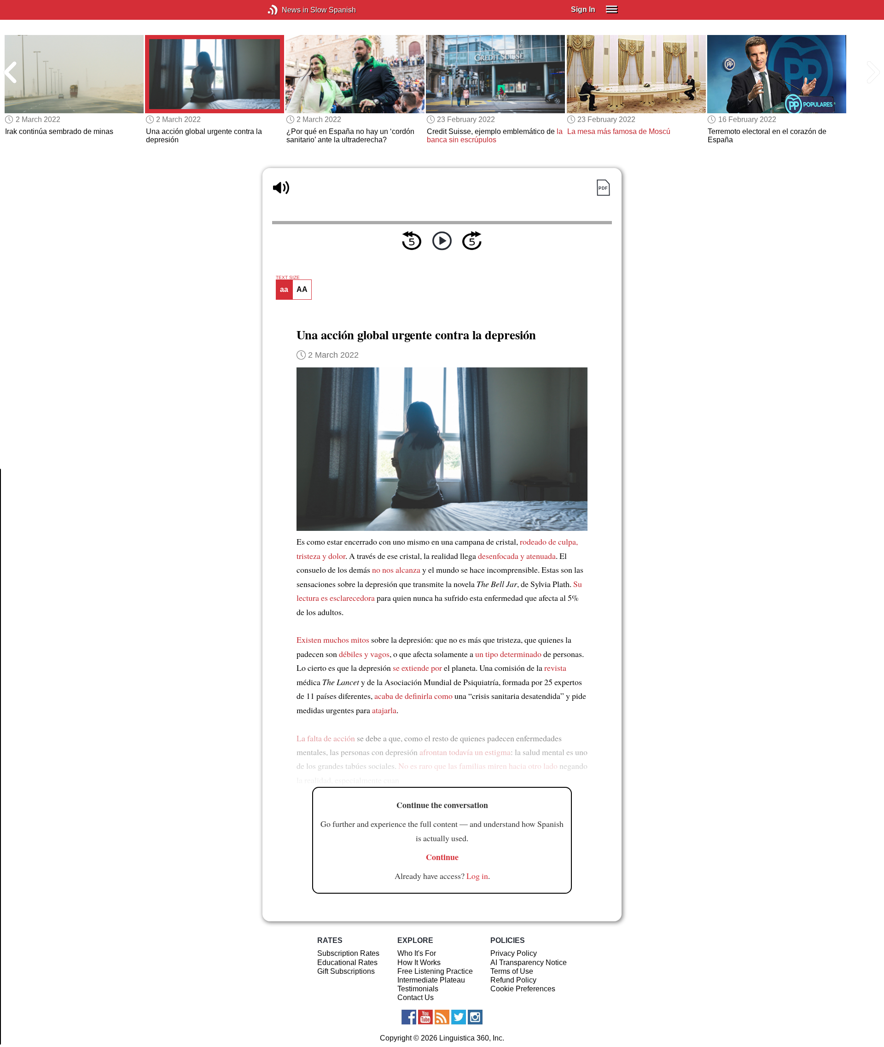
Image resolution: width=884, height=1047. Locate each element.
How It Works (419, 962)
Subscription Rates (348, 953)
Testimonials (417, 989)
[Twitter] (458, 1017)
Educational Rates (347, 962)
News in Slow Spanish (286, 10)
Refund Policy (513, 980)
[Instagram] (475, 1017)
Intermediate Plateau (431, 980)
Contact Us (415, 997)
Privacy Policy (513, 953)
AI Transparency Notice (528, 962)
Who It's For (416, 953)
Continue (442, 857)
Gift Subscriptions (346, 971)
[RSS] (442, 1017)
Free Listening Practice (435, 971)
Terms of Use (511, 971)
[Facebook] (408, 1017)
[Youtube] (425, 1017)
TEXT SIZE (288, 277)
